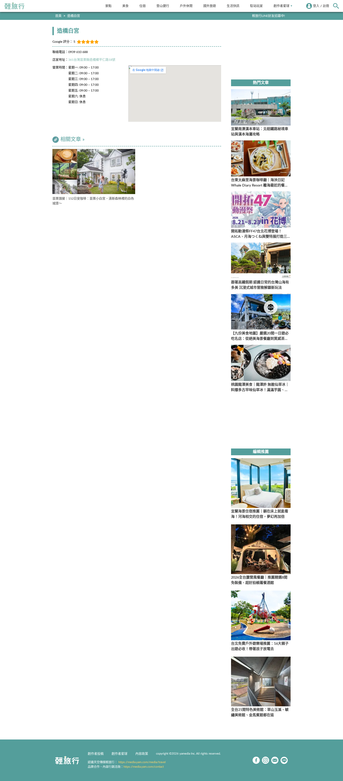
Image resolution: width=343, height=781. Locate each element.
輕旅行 (14, 6)
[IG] (265, 760)
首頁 (58, 15)
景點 (108, 6)
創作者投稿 (96, 753)
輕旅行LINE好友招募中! (268, 15)
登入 (316, 6)
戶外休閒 (186, 6)
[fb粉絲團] (256, 760)
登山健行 (162, 6)
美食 (125, 6)
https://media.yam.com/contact (143, 766)
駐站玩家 (256, 6)
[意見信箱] (274, 760)
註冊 (326, 6)
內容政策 (141, 753)
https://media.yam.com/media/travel (142, 762)
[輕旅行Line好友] (284, 760)
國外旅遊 (209, 6)
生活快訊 (233, 6)
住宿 (142, 6)
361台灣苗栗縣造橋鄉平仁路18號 (91, 59)
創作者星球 (281, 6)
